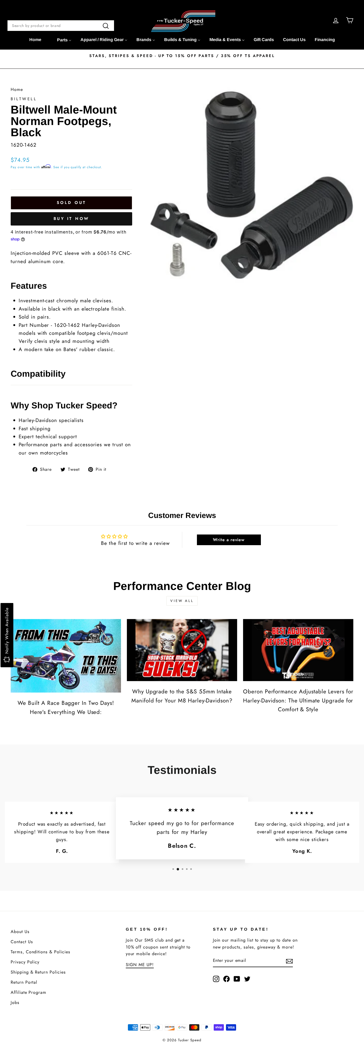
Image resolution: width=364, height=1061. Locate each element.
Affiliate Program (28, 992)
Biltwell (24, 99)
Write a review (229, 540)
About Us (20, 932)
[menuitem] (35, 39)
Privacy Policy (25, 962)
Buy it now (72, 219)
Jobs (15, 1002)
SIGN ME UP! (140, 965)
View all (182, 600)
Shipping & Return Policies (38, 972)
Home (17, 89)
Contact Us (22, 942)
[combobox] (60, 25)
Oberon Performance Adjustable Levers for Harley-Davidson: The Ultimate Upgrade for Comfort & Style (298, 700)
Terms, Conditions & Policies (40, 952)
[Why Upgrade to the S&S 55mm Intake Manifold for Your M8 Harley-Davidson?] (182, 650)
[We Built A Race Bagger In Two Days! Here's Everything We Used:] (66, 656)
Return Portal (24, 982)
